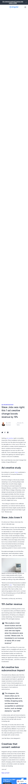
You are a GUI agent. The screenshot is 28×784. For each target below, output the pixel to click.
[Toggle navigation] (25, 7)
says (10, 585)
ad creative (9, 438)
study (16, 472)
